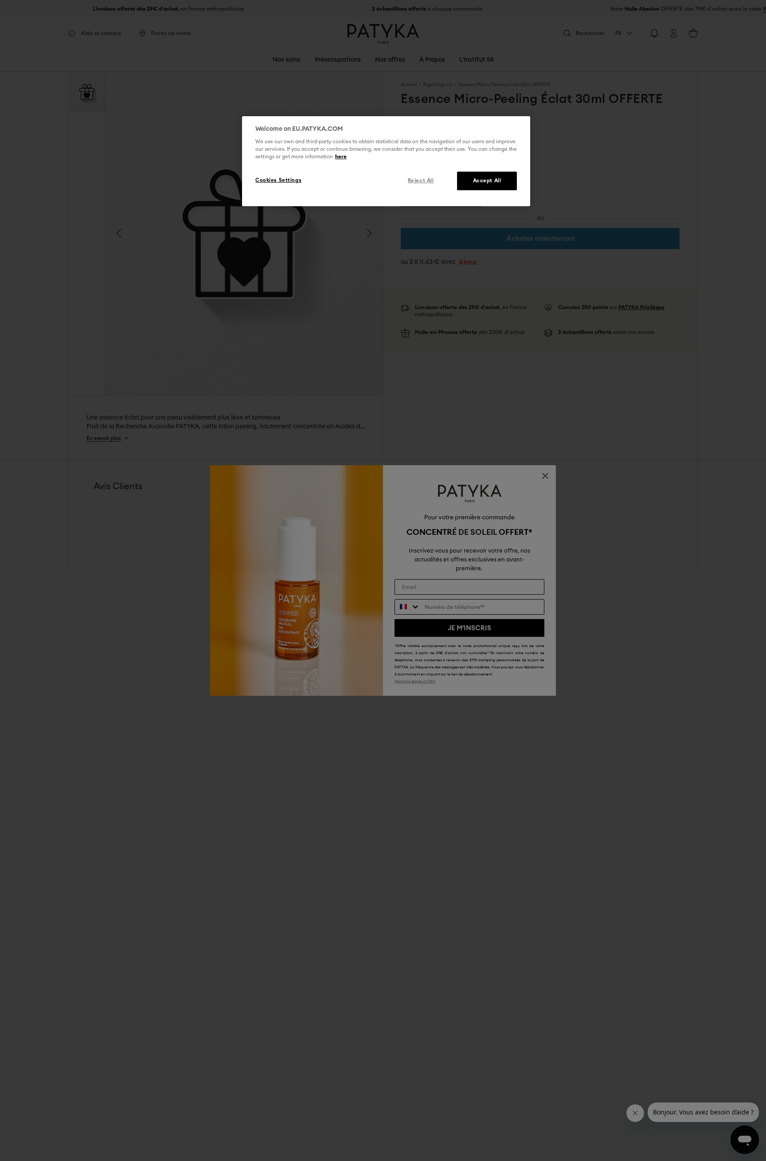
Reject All (421, 181)
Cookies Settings (278, 180)
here (341, 157)
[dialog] (386, 161)
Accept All (487, 181)
